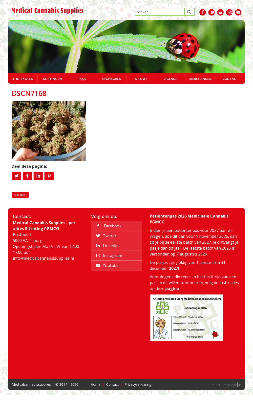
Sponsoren (111, 78)
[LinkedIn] (38, 176)
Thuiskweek (22, 78)
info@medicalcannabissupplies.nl (43, 258)
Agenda (171, 78)
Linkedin (110, 245)
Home (96, 384)
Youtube (110, 265)
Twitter (109, 235)
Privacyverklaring (138, 384)
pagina (172, 288)
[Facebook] (27, 176)
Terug (21, 195)
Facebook (112, 226)
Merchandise (200, 78)
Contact (230, 78)
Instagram (112, 255)
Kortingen (52, 78)
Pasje (82, 78)
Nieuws (141, 78)
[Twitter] (16, 176)
